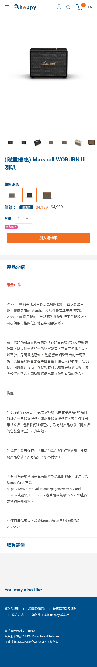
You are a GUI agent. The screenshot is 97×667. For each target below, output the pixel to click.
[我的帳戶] (59, 7)
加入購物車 (48, 238)
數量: (8, 219)
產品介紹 (16, 267)
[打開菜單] (7, 7)
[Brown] (47, 195)
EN (90, 7)
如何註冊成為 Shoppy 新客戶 (50, 615)
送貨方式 (18, 615)
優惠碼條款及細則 (64, 608)
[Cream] (12, 195)
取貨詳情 (16, 545)
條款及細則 (12, 608)
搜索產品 (69, 7)
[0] (80, 7)
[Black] (29, 195)
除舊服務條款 (36, 608)
